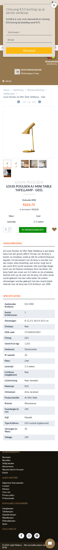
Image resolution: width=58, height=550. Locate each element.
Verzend (29, 50)
